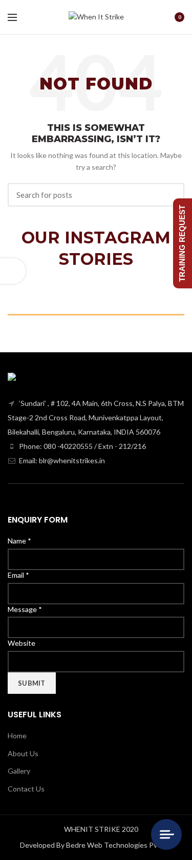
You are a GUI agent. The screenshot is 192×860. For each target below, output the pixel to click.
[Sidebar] (13, 271)
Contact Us (26, 788)
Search (170, 195)
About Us (23, 753)
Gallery (19, 770)
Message (25, 609)
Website (21, 643)
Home (17, 735)
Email (18, 575)
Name (19, 540)
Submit (32, 683)
